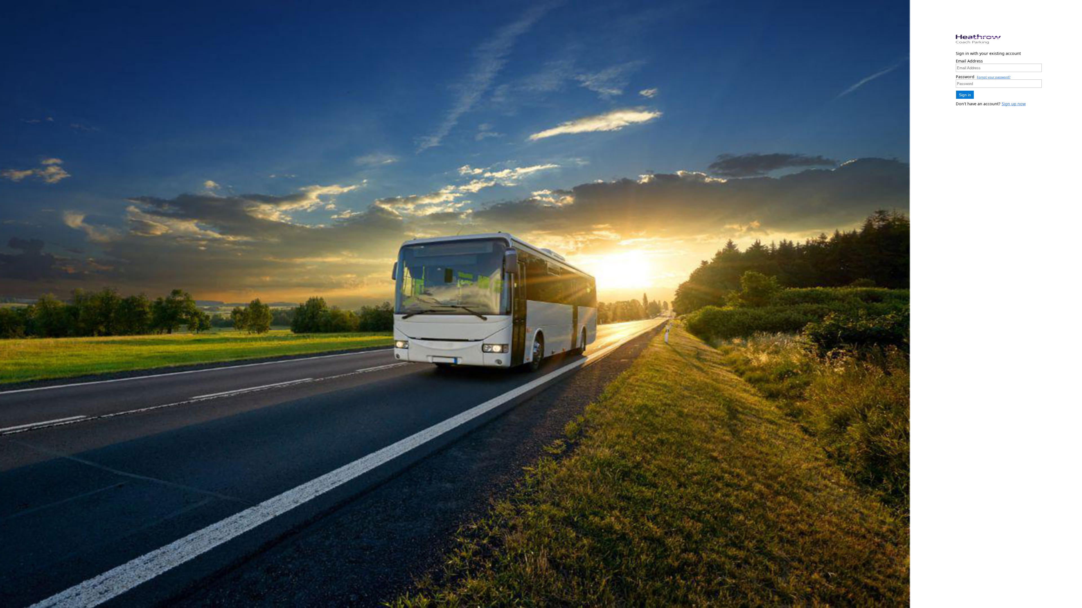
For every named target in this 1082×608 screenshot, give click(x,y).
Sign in (965, 95)
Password (965, 76)
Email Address (969, 61)
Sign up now (1014, 103)
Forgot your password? (993, 77)
